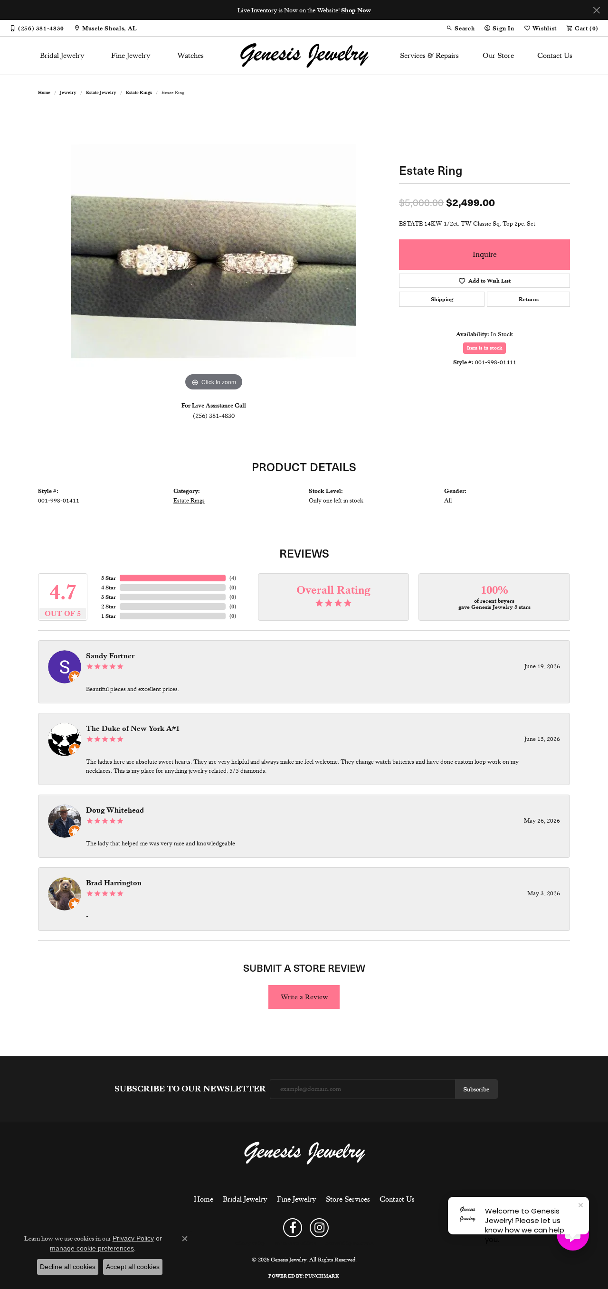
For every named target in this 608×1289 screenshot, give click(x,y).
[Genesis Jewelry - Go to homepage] (304, 1152)
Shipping (442, 299)
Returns (529, 299)
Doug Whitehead (115, 810)
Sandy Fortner (110, 656)
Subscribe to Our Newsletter (190, 1089)
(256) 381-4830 (214, 415)
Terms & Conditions (295, 1243)
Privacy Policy (250, 1243)
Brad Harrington (114, 883)
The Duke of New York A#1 (133, 728)
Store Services (348, 1199)
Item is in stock (484, 347)
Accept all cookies (133, 1266)
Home (44, 92)
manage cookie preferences (92, 1248)
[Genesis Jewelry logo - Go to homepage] (304, 56)
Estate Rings (139, 92)
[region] (213, 250)
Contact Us (554, 55)
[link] (37, 28)
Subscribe (476, 1089)
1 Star (108, 616)
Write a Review (304, 997)
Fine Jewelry (131, 55)
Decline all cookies (67, 1266)
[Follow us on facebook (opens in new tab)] (292, 1227)
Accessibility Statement (349, 1243)
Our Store (498, 55)
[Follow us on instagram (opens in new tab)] (319, 1227)
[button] (460, 28)
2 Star (108, 606)
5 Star (108, 578)
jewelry (68, 92)
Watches (190, 55)
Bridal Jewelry (62, 55)
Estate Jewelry (101, 92)
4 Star (108, 587)
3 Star (108, 597)
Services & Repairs (429, 55)
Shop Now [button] (356, 10)
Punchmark (322, 1276)
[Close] (596, 10)
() (232, 578)
